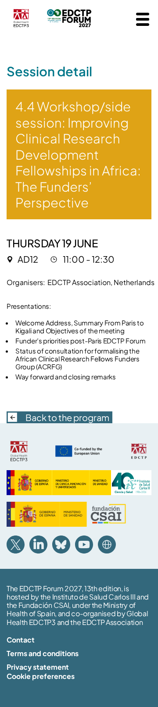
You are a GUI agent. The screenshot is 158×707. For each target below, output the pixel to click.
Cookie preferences (41, 676)
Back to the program (67, 417)
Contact (21, 639)
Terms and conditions (43, 653)
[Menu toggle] (142, 19)
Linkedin (38, 544)
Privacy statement (38, 666)
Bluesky (61, 544)
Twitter (16, 544)
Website (107, 544)
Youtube (84, 544)
